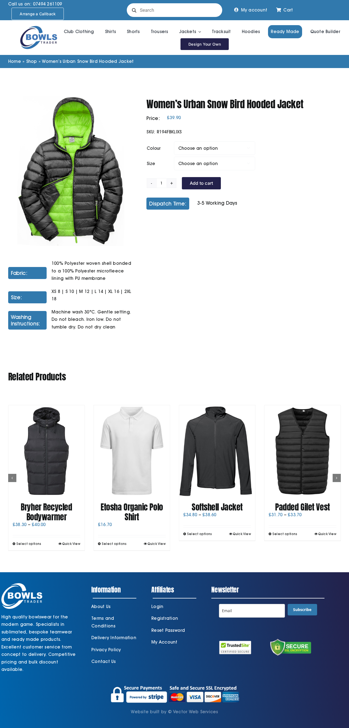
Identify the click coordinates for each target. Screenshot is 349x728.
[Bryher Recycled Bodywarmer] (46, 451)
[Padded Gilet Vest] (302, 451)
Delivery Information (113, 637)
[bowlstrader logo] (38, 25)
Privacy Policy (106, 649)
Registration (164, 618)
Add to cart (201, 183)
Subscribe (302, 609)
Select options (28, 544)
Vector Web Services (195, 711)
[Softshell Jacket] (217, 451)
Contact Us (103, 661)
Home (14, 61)
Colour (154, 148)
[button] (12, 478)
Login (157, 606)
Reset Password (168, 630)
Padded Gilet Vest (302, 507)
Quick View (71, 544)
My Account (164, 642)
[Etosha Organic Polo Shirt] (132, 451)
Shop (31, 61)
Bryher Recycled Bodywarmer (46, 512)
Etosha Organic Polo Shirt (132, 512)
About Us (100, 606)
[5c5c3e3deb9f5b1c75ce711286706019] (70, 171)
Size (151, 163)
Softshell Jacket (217, 507)
